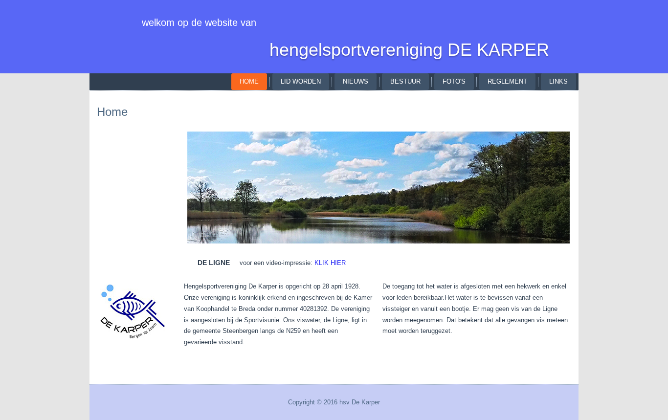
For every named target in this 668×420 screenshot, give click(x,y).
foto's (454, 81)
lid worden (301, 81)
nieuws (355, 81)
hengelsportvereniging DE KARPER (409, 50)
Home (249, 81)
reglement (507, 81)
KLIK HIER (330, 262)
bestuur (405, 81)
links (558, 81)
